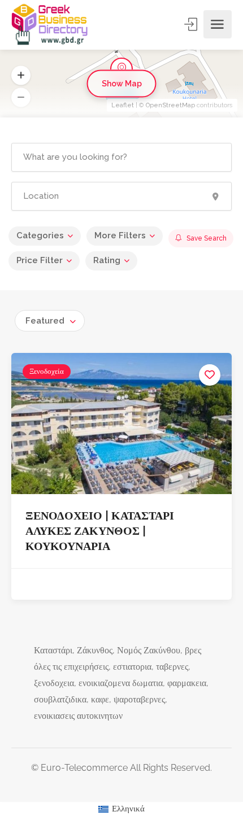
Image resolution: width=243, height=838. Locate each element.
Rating (106, 260)
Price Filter (39, 260)
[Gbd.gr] (50, 24)
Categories (40, 235)
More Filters (120, 235)
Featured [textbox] (44, 321)
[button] (21, 97)
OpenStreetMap (170, 105)
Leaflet (122, 105)
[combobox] (50, 320)
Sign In (191, 24)
